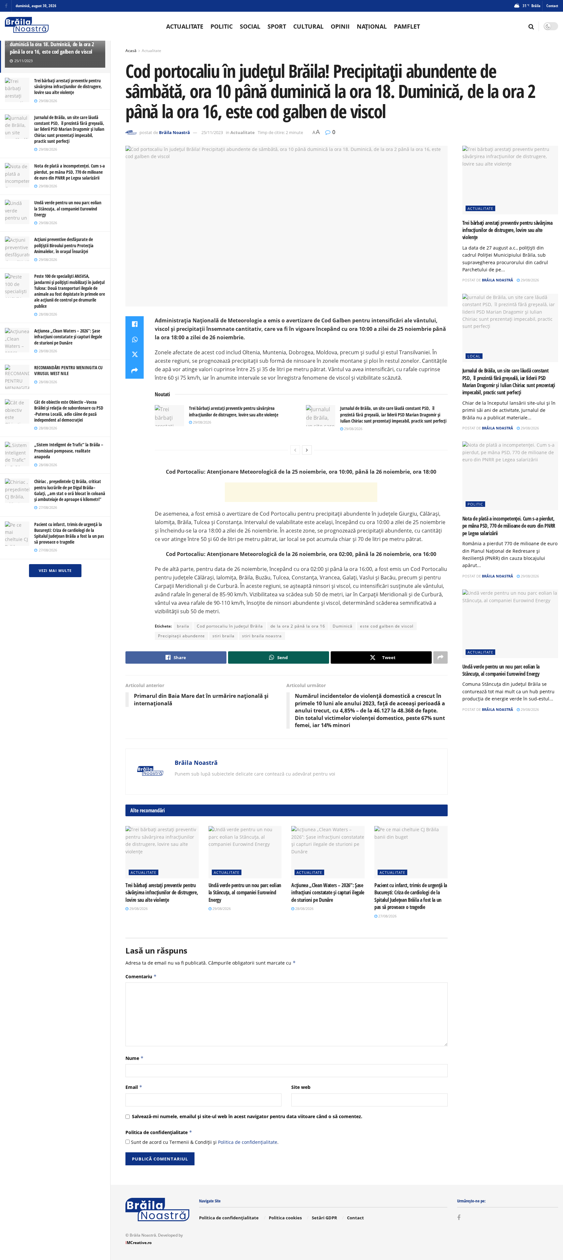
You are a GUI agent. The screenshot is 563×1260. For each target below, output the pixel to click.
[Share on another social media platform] (134, 371)
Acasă (131, 50)
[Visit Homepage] (27, 26)
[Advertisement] (301, 492)
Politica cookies (285, 1218)
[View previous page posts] (295, 449)
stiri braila (223, 636)
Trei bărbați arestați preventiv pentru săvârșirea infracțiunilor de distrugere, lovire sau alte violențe (68, 86)
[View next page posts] (307, 449)
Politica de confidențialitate (158, 1132)
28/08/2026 (303, 908)
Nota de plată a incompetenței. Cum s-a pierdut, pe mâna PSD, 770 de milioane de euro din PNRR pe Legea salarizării (69, 172)
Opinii (340, 26)
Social (250, 26)
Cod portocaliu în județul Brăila (230, 626)
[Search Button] (531, 26)
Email (133, 1087)
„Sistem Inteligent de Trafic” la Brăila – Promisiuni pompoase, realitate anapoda (68, 450)
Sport (276, 26)
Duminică (343, 626)
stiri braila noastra (262, 636)
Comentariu (141, 976)
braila (183, 626)
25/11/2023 (212, 132)
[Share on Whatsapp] (134, 339)
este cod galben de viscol (386, 626)
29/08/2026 (201, 422)
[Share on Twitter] (134, 355)
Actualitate (184, 26)
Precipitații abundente (181, 636)
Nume (134, 1058)
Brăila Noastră (174, 132)
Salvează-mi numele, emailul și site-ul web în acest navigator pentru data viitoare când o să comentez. (247, 1116)
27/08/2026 (387, 916)
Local (474, 356)
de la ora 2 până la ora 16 (297, 626)
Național (372, 26)
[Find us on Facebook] (6, 6)
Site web (300, 1087)
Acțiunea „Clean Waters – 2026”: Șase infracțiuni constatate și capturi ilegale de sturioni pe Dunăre (68, 336)
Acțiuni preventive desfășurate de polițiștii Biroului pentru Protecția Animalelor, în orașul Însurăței (64, 245)
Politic (221, 26)
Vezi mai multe (55, 570)
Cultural (308, 26)
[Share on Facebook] (134, 324)
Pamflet (407, 26)
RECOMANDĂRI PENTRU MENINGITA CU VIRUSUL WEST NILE (68, 370)
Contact (552, 5)
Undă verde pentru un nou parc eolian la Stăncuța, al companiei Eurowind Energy (67, 208)
